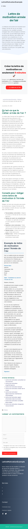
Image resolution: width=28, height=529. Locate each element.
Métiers (19, 99)
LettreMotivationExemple (11, 2)
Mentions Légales (6, 510)
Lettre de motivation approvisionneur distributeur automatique (14, 393)
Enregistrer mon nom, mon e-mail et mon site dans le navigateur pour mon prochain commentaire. (15, 447)
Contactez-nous (6, 507)
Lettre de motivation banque (14, 387)
